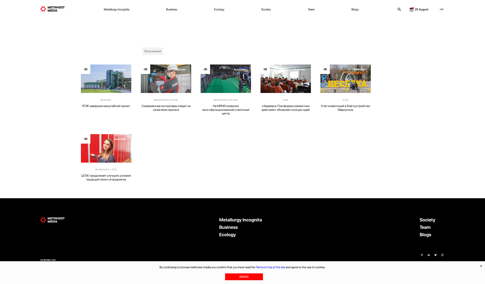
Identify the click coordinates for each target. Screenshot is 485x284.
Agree (244, 276)
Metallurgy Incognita (116, 9)
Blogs (355, 9)
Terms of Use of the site (270, 267)
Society (266, 9)
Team (311, 9)
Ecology (219, 9)
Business (171, 9)
